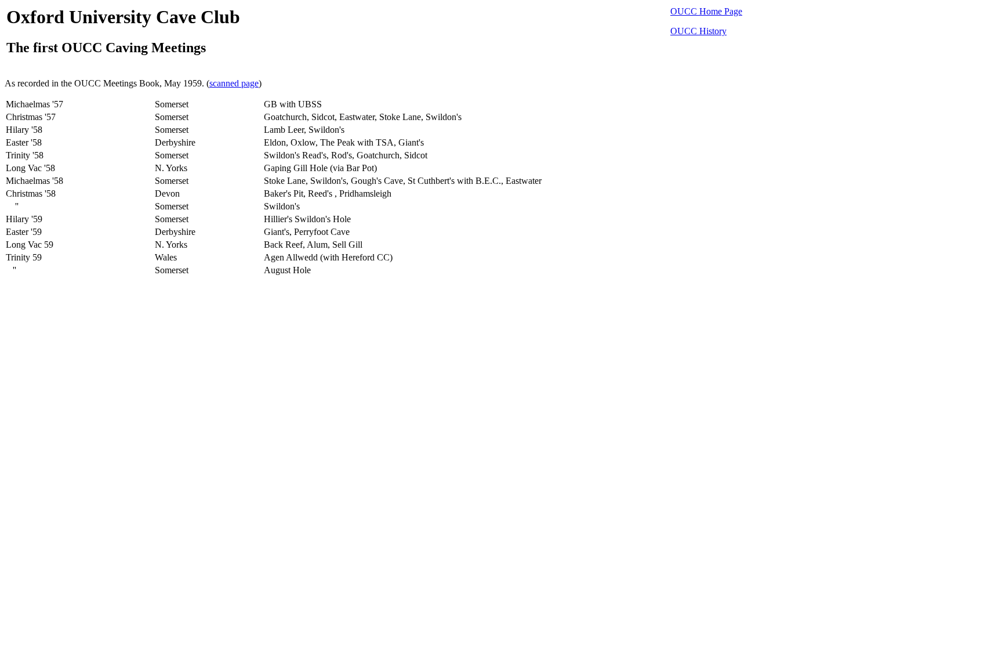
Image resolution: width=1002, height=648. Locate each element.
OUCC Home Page (706, 11)
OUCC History (698, 31)
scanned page (234, 83)
